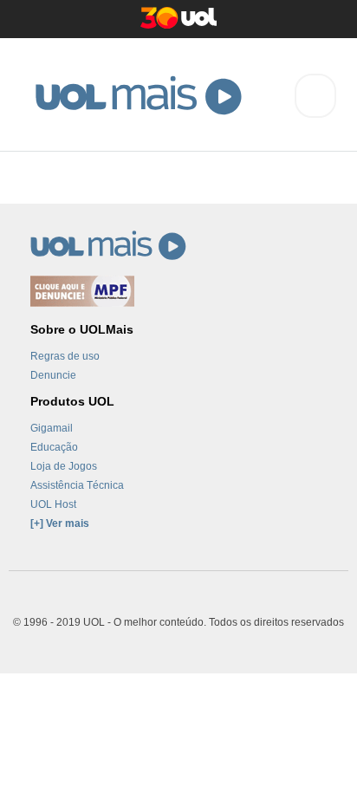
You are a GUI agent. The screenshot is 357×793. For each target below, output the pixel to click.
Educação (54, 447)
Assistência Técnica (77, 485)
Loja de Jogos (63, 466)
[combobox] (315, 96)
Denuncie (53, 375)
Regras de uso (65, 356)
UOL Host (53, 504)
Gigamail (51, 428)
